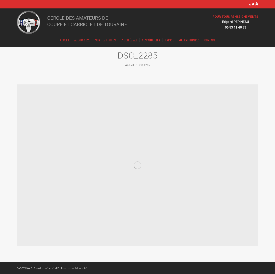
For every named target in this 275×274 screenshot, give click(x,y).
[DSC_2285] (137, 165)
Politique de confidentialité (72, 268)
